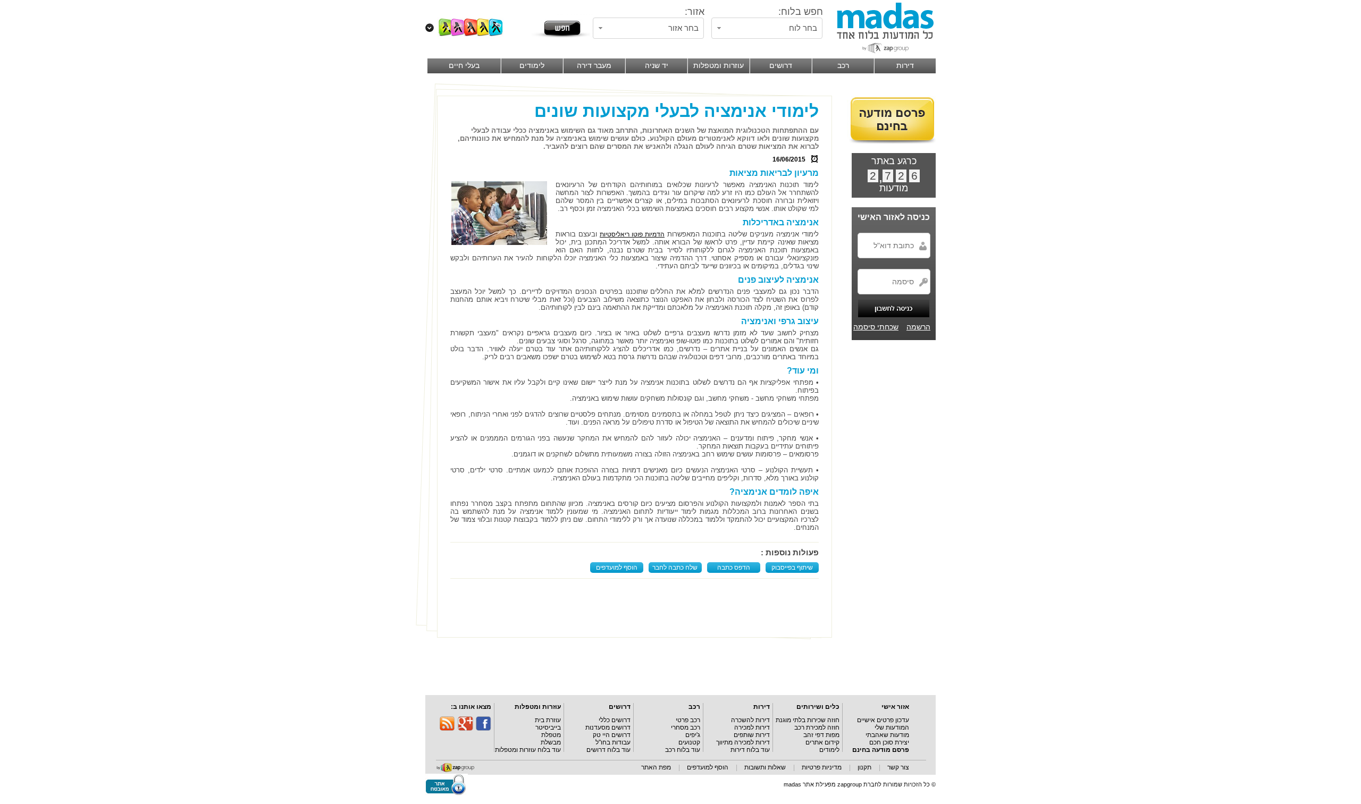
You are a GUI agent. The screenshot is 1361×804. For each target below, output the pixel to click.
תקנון (864, 767)
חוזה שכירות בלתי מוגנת (807, 720)
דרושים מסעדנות (608, 727)
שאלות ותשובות (765, 767)
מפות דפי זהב (821, 735)
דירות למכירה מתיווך (743, 742)
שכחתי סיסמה (875, 327)
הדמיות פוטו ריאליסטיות (632, 234)
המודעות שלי (892, 727)
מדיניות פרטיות (822, 767)
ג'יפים (692, 735)
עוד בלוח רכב (682, 750)
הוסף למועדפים (616, 567)
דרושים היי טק (612, 735)
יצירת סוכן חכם (889, 742)
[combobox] (766, 28)
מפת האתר (656, 767)
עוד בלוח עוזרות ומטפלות (528, 750)
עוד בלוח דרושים (608, 750)
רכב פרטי (688, 720)
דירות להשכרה (750, 720)
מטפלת (551, 735)
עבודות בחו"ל (613, 742)
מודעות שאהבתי (887, 735)
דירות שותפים (752, 735)
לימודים (829, 750)
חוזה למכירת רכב (816, 727)
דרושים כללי (615, 720)
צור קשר (898, 767)
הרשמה (918, 327)
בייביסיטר (548, 727)
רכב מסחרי (685, 727)
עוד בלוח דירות (750, 750)
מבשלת (551, 742)
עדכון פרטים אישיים (883, 720)
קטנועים (689, 742)
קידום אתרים (822, 742)
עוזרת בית (548, 720)
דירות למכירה (752, 727)
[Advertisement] (636, 608)
